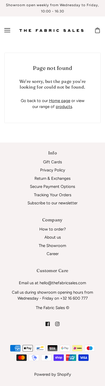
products (64, 106)
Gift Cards (52, 162)
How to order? (52, 229)
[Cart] (98, 30)
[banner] (51, 30)
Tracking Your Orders (52, 194)
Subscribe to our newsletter (52, 203)
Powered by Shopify (52, 374)
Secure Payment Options (52, 186)
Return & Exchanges (52, 178)
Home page (59, 100)
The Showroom (52, 245)
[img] (47, 323)
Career (53, 253)
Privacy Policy (52, 170)
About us (52, 237)
